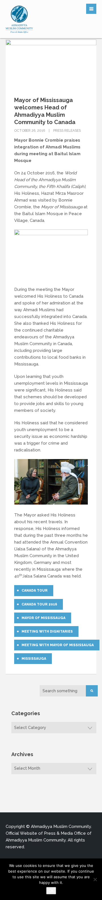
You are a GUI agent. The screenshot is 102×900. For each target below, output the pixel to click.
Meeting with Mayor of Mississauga (58, 645)
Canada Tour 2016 (39, 604)
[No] (95, 879)
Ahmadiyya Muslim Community (61, 826)
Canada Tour (35, 590)
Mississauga (34, 659)
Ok (51, 890)
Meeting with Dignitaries (47, 631)
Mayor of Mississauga (43, 618)
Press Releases (67, 131)
